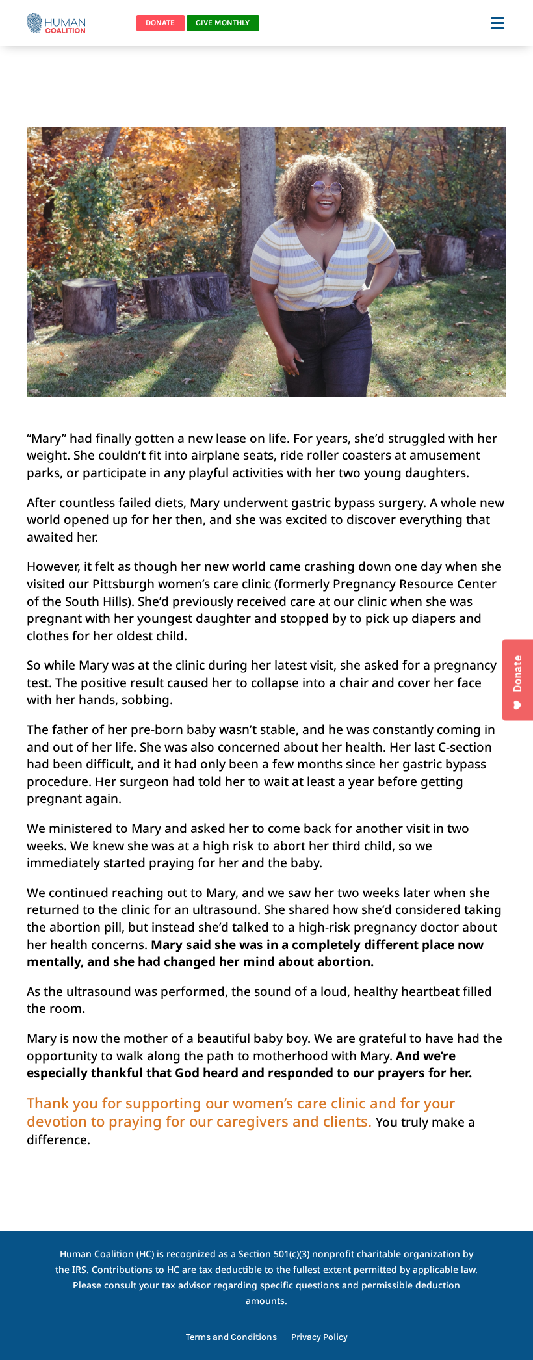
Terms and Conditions (231, 1337)
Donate (160, 22)
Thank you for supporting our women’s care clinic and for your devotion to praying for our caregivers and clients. (241, 1112)
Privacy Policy (319, 1337)
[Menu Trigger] (499, 22)
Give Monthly (223, 22)
